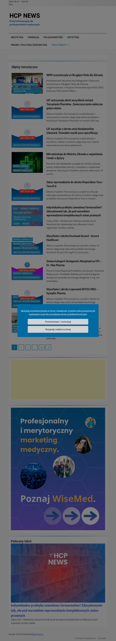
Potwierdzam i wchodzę (58, 321)
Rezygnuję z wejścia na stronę (58, 329)
